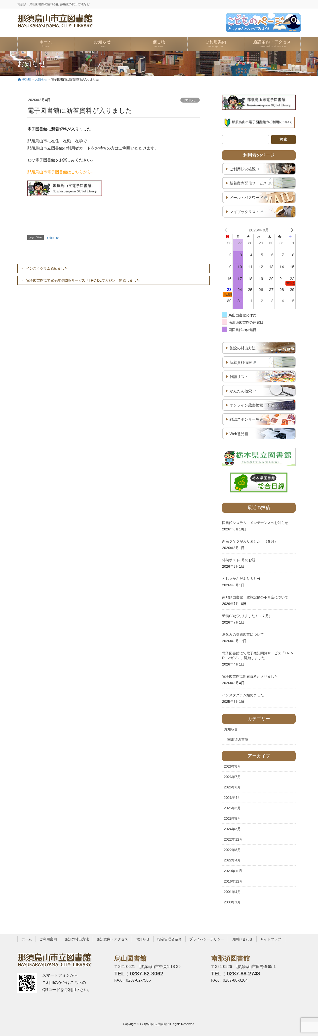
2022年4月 (232, 860)
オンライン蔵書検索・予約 (252, 405)
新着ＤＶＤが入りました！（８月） (250, 541)
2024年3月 (232, 829)
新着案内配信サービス (248, 183)
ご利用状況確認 (243, 169)
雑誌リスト (239, 376)
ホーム (26, 939)
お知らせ (190, 100)
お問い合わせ (242, 939)
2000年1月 (232, 902)
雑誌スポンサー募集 (246, 419)
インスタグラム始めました (47, 268)
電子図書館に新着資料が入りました (250, 676)
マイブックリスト (244, 212)
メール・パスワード (246, 197)
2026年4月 (232, 798)
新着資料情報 (241, 362)
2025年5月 (232, 818)
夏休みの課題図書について (243, 634)
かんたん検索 (241, 391)
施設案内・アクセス (112, 939)
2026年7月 (232, 777)
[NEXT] (291, 230)
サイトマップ (270, 939)
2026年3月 (232, 808)
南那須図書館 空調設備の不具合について (255, 597)
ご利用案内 (48, 939)
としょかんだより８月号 (241, 579)
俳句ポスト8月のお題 (238, 560)
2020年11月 (233, 871)
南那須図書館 (237, 739)
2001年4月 (232, 892)
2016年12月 (233, 881)
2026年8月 (232, 766)
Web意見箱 (239, 434)
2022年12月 (233, 839)
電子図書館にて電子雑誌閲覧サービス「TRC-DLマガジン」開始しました (83, 280)
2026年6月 (232, 787)
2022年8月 (232, 850)
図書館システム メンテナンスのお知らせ (255, 523)
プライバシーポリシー (206, 939)
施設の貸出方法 (243, 348)
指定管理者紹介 (169, 939)
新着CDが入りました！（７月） (247, 616)
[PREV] (227, 230)
